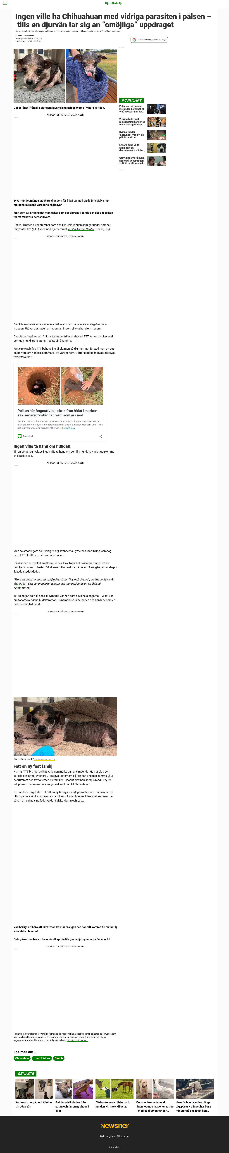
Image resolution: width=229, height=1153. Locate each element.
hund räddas (41, 1058)
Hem (17, 31)
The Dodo (20, 583)
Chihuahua (22, 1058)
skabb (59, 1058)
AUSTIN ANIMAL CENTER (44, 760)
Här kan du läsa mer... (77, 1040)
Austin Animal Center (81, 229)
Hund (24, 31)
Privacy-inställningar (114, 1136)
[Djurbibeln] (113, 3)
